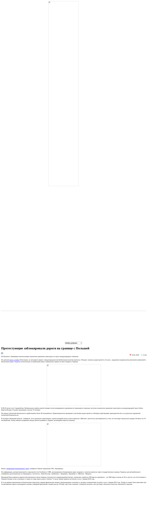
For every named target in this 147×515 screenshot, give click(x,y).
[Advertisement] (74, 327)
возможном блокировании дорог (18, 468)
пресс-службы (14, 360)
